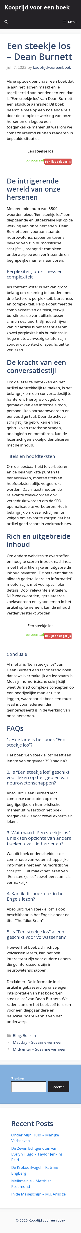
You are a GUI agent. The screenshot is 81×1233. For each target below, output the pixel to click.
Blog (17, 1035)
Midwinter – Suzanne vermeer (39, 1049)
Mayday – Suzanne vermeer (37, 1042)
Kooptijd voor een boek (37, 7)
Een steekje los (40, 151)
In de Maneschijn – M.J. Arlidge (38, 1194)
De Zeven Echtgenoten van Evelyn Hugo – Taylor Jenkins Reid (37, 1154)
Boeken (29, 1035)
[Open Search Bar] (6, 22)
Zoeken (17, 1078)
